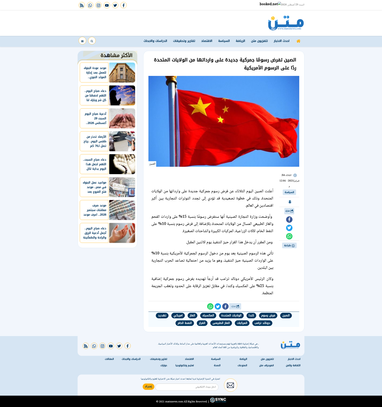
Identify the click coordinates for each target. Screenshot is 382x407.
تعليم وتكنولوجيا (184, 365)
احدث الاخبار (281, 41)
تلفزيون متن (259, 41)
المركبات (242, 323)
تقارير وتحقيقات (184, 41)
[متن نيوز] (286, 23)
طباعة (288, 245)
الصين (286, 315)
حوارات (163, 365)
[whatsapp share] (289, 236)
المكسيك (208, 315)
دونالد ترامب (262, 323)
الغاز (192, 315)
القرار (202, 323)
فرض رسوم (268, 315)
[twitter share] (289, 228)
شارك (287, 211)
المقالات (109, 359)
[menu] (82, 40)
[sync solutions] (217, 401)
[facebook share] (289, 219)
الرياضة (240, 41)
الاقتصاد (206, 41)
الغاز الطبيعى (221, 323)
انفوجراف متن (266, 365)
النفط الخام (185, 323)
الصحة (217, 365)
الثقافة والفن (293, 365)
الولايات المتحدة (231, 315)
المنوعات (242, 365)
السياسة (224, 41)
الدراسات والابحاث (155, 41)
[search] (92, 40)
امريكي (178, 315)
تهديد (162, 315)
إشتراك (148, 386)
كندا (251, 315)
